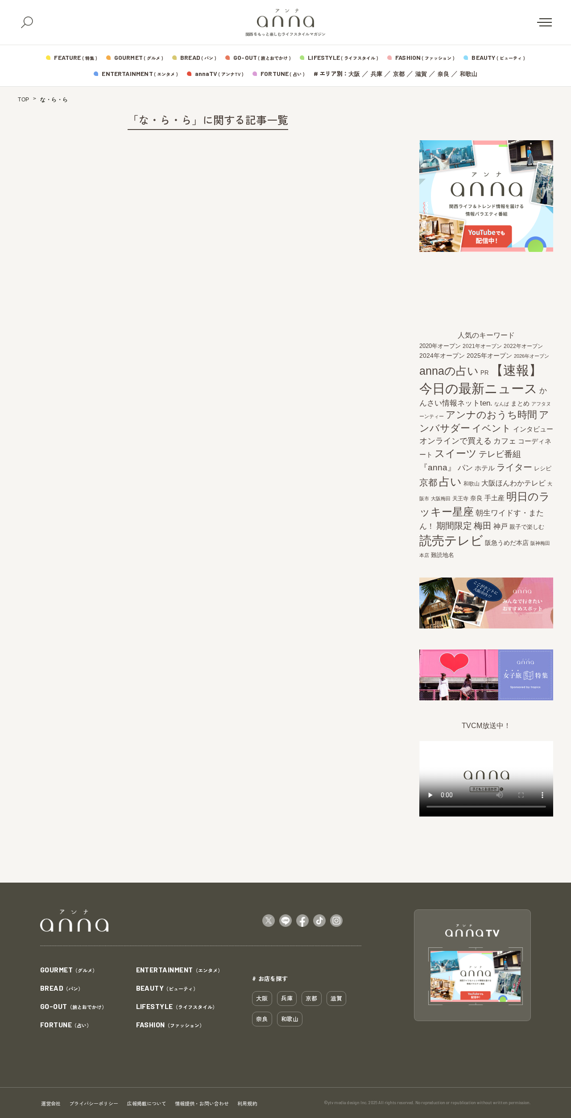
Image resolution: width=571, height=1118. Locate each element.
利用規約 (247, 1103)
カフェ (504, 440)
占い (450, 481)
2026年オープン (531, 356)
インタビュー (533, 429)
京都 (399, 74)
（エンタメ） (179, 970)
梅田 (483, 526)
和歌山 (468, 74)
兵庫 (376, 74)
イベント (491, 428)
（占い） (65, 1025)
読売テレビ (451, 541)
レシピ (542, 468)
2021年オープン (482, 346)
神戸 (500, 526)
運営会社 (51, 1103)
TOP (23, 99)
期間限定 (454, 525)
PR (484, 372)
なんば (501, 403)
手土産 (494, 498)
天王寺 (460, 498)
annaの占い (449, 370)
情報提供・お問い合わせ (202, 1103)
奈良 (443, 74)
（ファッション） (170, 1025)
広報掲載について (146, 1103)
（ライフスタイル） (176, 1006)
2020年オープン (440, 346)
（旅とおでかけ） (73, 1006)
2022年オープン (523, 346)
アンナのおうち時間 (491, 414)
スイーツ (455, 453)
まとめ (520, 403)
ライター (514, 467)
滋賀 (421, 74)
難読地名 (442, 555)
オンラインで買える (455, 440)
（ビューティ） (167, 988)
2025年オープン (489, 355)
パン (465, 468)
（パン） (61, 988)
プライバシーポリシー (93, 1103)
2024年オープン (442, 355)
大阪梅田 (441, 498)
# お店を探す (270, 978)
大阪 (354, 74)
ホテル (485, 468)
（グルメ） (68, 970)
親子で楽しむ (526, 527)
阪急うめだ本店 (507, 542)
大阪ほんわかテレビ (513, 483)
